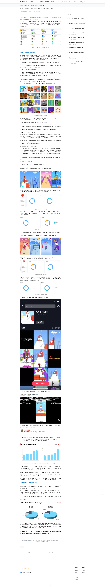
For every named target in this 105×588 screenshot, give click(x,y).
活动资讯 (76, 570)
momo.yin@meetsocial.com (43, 541)
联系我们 (83, 572)
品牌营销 (76, 577)
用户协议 (83, 577)
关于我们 (83, 570)
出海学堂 (21, 5)
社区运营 (76, 579)
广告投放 (76, 572)
